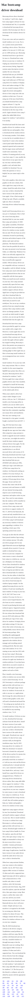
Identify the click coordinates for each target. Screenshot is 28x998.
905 (3, 983)
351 (23, 992)
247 (17, 994)
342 (12, 987)
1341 (21, 985)
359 (17, 981)
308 (3, 987)
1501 (17, 989)
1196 (4, 994)
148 (13, 989)
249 (12, 983)
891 (24, 983)
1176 (18, 996)
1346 (4, 989)
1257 (21, 987)
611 (13, 981)
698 (21, 981)
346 (16, 983)
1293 (8, 981)
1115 (13, 994)
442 (17, 985)
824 (8, 987)
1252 (13, 992)
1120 (18, 992)
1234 (4, 985)
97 (20, 983)
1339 (8, 996)
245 (8, 989)
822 (8, 994)
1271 (23, 996)
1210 (4, 996)
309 (13, 996)
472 (8, 985)
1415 (22, 994)
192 (8, 983)
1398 (4, 992)
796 (3, 981)
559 (22, 989)
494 (16, 987)
